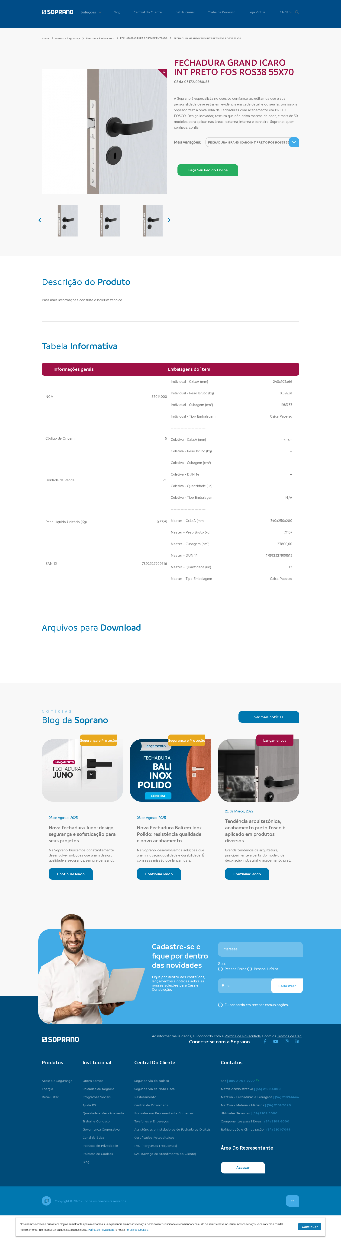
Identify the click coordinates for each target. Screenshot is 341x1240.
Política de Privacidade (243, 1036)
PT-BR (284, 12)
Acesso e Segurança (67, 38)
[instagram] (287, 1041)
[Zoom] (162, 73)
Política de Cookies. (136, 1229)
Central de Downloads (151, 1105)
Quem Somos (93, 1080)
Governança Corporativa (101, 1129)
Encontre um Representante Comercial (163, 1113)
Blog (116, 12)
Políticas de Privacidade (100, 1145)
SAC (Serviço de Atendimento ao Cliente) (165, 1153)
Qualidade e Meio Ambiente (103, 1113)
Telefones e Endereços (151, 1121)
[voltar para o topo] (292, 1201)
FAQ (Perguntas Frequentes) (155, 1145)
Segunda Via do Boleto (151, 1080)
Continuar (310, 1227)
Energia (47, 1089)
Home (45, 38)
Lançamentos (274, 740)
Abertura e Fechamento (100, 38)
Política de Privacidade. (102, 1229)
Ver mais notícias (268, 717)
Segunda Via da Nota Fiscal (154, 1089)
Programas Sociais (97, 1097)
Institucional (185, 12)
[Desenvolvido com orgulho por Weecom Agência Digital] (46, 1200)
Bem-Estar (50, 1097)
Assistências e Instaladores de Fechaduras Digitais (172, 1129)
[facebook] (265, 1041)
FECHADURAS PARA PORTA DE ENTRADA (143, 38)
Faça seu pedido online (208, 170)
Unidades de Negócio (98, 1089)
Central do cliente (154, 1062)
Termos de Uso (289, 1036)
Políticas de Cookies (98, 1153)
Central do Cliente (147, 12)
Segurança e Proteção (98, 740)
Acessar (243, 1167)
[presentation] (40, 219)
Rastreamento (145, 1097)
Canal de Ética (93, 1137)
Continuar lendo (71, 874)
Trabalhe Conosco (221, 12)
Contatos (231, 1062)
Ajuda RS (89, 1105)
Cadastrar (287, 986)
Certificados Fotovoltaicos (154, 1137)
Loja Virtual (257, 12)
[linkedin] (297, 1041)
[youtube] (275, 1041)
